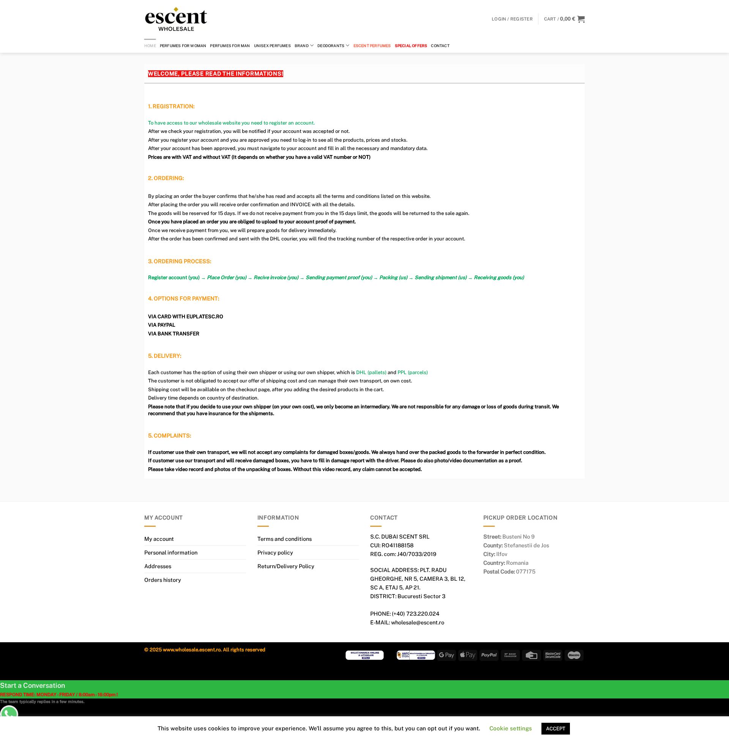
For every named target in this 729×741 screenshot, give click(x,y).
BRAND (302, 45)
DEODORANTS (330, 45)
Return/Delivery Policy (285, 566)
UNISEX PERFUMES (272, 45)
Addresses (157, 566)
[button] (564, 19)
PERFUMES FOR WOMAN (183, 45)
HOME (150, 45)
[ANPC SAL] (416, 654)
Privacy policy (275, 552)
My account (159, 539)
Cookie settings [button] (510, 728)
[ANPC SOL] (365, 654)
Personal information (170, 552)
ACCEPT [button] (555, 729)
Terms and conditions (284, 539)
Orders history (162, 580)
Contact (440, 45)
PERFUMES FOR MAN (230, 45)
